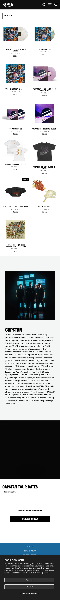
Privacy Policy (42, 573)
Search (30, 547)
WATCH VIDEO (31, 476)
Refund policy (30, 551)
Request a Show (30, 519)
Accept (29, 580)
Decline (29, 587)
